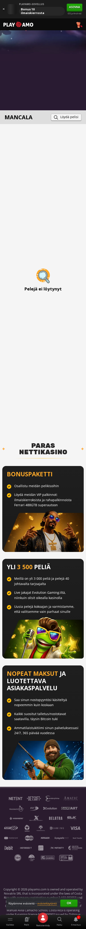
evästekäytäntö (47, 903)
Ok (69, 903)
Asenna (74, 7)
